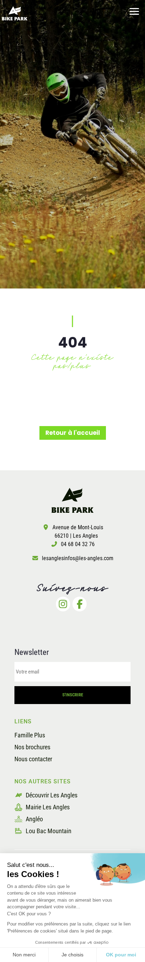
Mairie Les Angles (47, 807)
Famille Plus (29, 735)
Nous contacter (33, 759)
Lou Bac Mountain (47, 831)
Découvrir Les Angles (50, 795)
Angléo (33, 819)
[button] (134, 10)
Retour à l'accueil (72, 433)
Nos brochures (32, 747)
